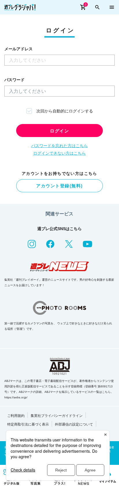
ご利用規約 (16, 416)
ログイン (59, 130)
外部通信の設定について (74, 424)
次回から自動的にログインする (64, 111)
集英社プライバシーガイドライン (57, 416)
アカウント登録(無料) (59, 185)
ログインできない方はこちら (59, 153)
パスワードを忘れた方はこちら (59, 145)
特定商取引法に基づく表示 (28, 424)
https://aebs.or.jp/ (15, 397)
